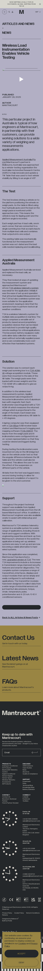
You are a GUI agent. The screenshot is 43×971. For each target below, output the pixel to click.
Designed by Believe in (10, 919)
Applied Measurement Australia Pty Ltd (19, 161)
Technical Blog (28, 785)
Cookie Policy (19, 913)
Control (4, 772)
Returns (5, 915)
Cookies (22, 943)
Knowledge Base (28, 787)
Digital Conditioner (8, 774)
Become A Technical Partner (9, 800)
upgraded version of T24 (19, 559)
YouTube (25, 801)
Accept (21, 953)
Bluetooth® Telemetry (9, 770)
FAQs (24, 783)
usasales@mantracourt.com (33, 876)
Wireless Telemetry (8, 780)
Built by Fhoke (7, 921)
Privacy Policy (7, 913)
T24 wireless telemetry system (23, 288)
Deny (21, 962)
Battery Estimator (29, 789)
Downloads (27, 781)
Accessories (6, 782)
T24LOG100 (26, 431)
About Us (26, 772)
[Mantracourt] (21, 12)
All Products (6, 784)
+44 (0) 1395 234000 (30, 819)
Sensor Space (7, 778)
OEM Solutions (28, 766)
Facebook (26, 799)
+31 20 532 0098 (29, 848)
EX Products (6, 768)
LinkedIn (25, 797)
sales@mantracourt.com (31, 821)
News (24, 770)
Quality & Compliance (30, 774)
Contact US (6, 797)
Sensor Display (7, 776)
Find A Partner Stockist (10, 803)
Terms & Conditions (33, 913)
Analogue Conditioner (10, 766)
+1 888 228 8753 (29, 874)
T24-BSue (13, 425)
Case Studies (27, 768)
